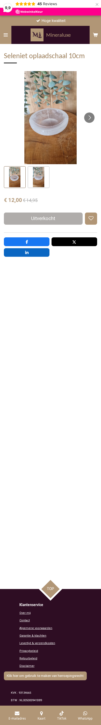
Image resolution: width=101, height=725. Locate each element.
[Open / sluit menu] (5, 35)
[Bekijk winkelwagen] (95, 35)
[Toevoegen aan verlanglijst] (91, 219)
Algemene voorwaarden (35, 628)
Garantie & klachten (32, 635)
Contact (24, 620)
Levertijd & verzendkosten (37, 643)
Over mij (25, 613)
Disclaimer (26, 666)
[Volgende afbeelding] (89, 117)
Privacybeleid (28, 651)
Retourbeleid (28, 658)
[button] (15, 177)
